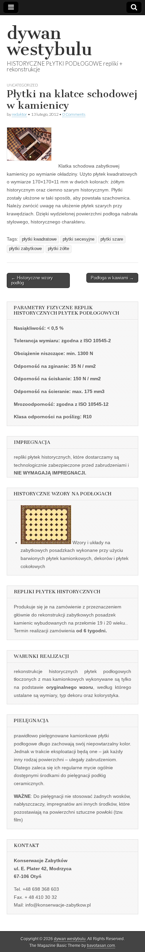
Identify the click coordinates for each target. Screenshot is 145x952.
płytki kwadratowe (39, 239)
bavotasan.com (101, 945)
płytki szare (111, 239)
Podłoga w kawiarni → (112, 277)
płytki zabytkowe (25, 248)
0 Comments (73, 114)
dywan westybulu (49, 41)
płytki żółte (58, 248)
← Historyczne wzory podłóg (32, 280)
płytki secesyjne (78, 239)
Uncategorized (22, 85)
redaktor (19, 114)
